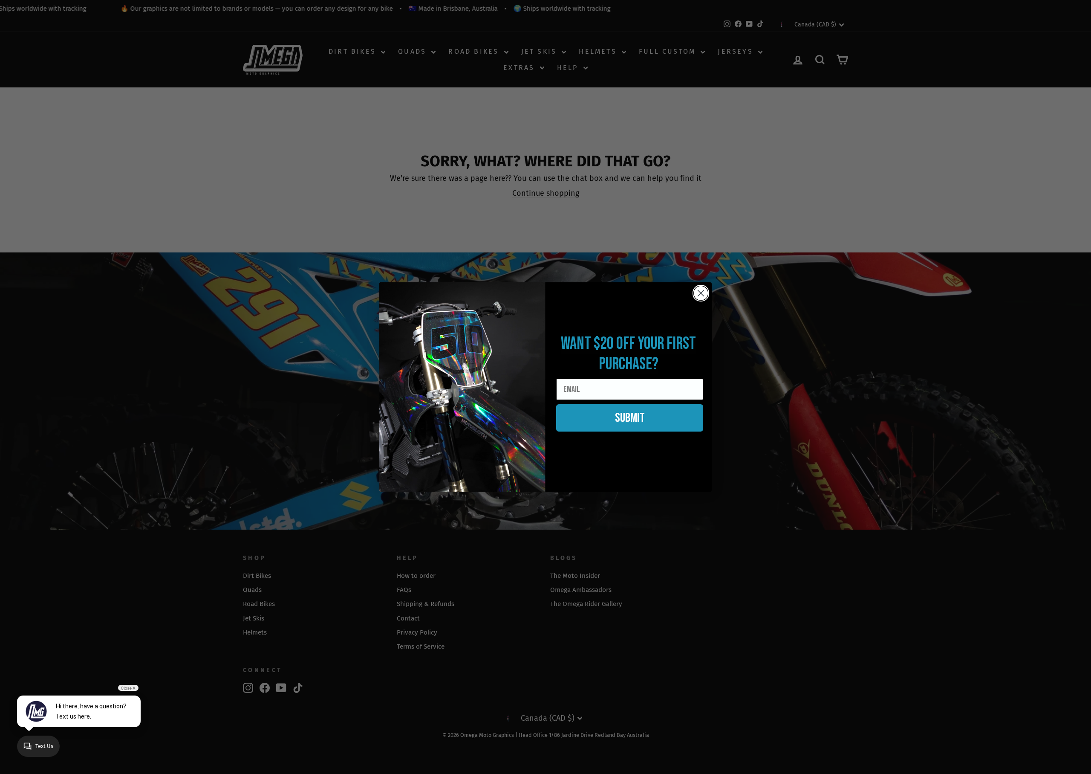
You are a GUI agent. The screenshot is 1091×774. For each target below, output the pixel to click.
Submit (630, 418)
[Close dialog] (700, 293)
